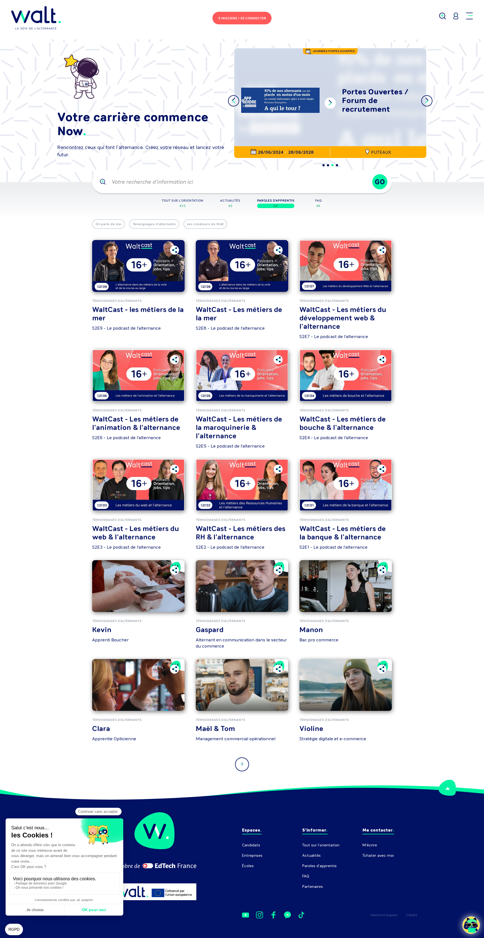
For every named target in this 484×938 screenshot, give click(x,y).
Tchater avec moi (378, 855)
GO (380, 182)
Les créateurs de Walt (205, 224)
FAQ (305, 876)
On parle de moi (109, 224)
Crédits (411, 915)
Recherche (372, 865)
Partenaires (312, 886)
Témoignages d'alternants (154, 224)
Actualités (311, 855)
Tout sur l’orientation (320, 845)
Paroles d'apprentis (319, 865)
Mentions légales (384, 915)
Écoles (248, 865)
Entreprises (252, 855)
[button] (323, 165)
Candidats (251, 845)
